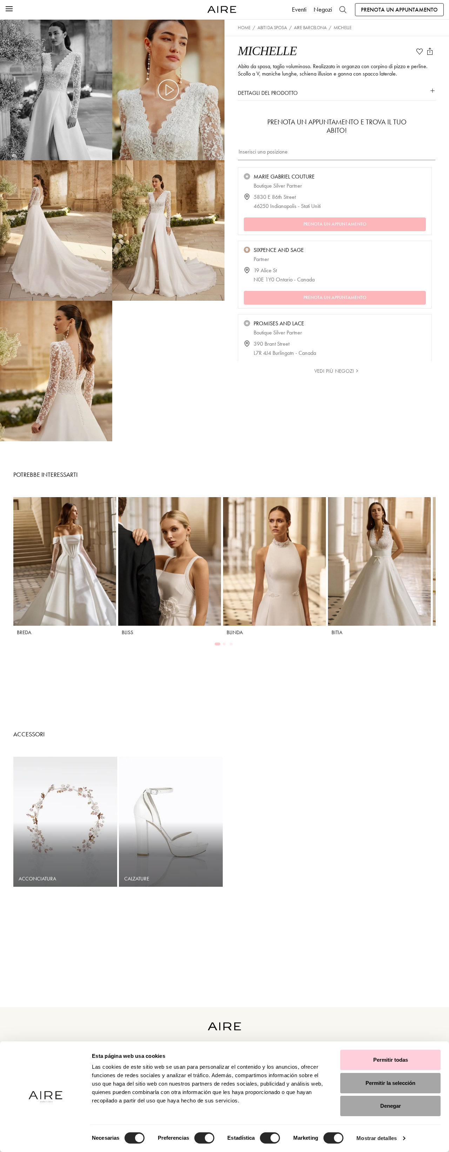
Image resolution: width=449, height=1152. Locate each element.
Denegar (390, 1106)
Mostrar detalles (376, 1138)
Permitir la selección (390, 1083)
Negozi (323, 9)
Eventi (299, 9)
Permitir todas (390, 1060)
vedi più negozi (334, 371)
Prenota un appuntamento (399, 9)
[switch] (204, 1138)
